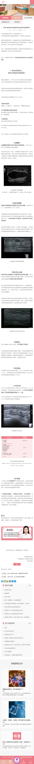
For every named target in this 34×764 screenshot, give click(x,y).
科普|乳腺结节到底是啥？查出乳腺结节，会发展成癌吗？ (18, 603)
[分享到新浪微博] (7, 581)
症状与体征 (7, 596)
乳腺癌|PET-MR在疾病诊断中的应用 (14, 613)
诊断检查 (10, 569)
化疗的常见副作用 (9, 631)
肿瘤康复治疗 (6, 22)
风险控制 (17, 22)
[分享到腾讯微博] (12, 581)
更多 (29, 585)
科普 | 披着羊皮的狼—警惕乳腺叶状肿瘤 (17, 573)
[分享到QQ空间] (10, 581)
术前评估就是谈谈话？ (10, 648)
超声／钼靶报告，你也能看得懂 (13, 600)
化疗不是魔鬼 (8, 651)
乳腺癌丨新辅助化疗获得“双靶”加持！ (14, 638)
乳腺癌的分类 (8, 590)
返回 (17, 564)
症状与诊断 (17, 17)
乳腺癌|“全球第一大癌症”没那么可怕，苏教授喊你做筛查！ (18, 617)
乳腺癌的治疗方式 (9, 634)
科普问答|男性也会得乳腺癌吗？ (13, 607)
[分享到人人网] (15, 581)
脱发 (6, 627)
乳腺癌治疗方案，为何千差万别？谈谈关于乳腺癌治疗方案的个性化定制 (18, 644)
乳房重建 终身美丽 (9, 641)
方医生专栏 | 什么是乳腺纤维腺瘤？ (16, 576)
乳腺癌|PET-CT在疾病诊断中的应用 (14, 610)
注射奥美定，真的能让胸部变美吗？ (14, 655)
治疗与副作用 (28, 17)
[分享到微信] (5, 581)
